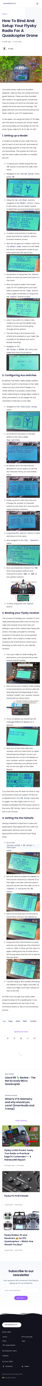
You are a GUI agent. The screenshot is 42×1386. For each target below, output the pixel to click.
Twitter (26, 1366)
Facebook (9, 1366)
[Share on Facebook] (7, 1038)
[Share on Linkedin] (21, 1038)
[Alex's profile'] (4, 48)
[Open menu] (37, 3)
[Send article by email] (34, 1038)
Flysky (4, 14)
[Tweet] (14, 1038)
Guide (18, 1021)
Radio (25, 1021)
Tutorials (33, 1021)
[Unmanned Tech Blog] (10, 4)
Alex (11, 49)
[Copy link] (27, 1038)
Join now (20, 1298)
